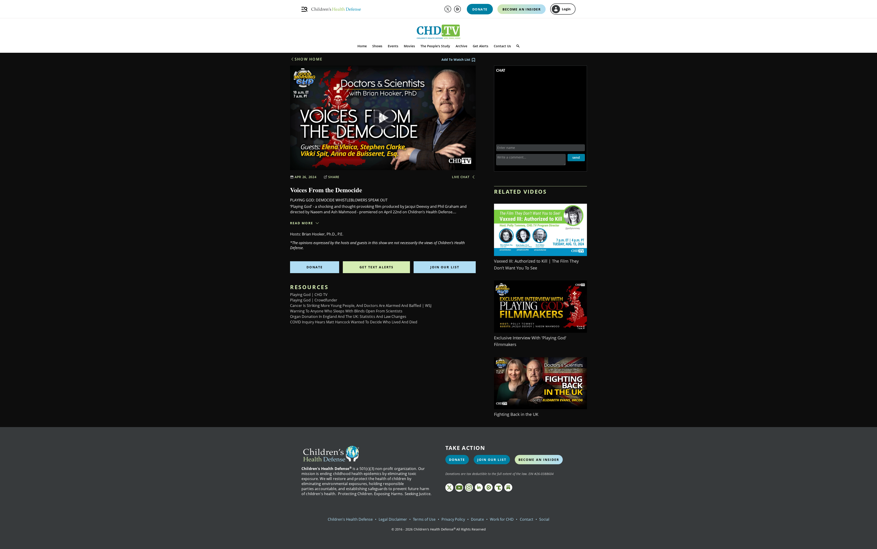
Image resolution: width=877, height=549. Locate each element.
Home (362, 46)
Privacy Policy (453, 519)
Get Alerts (480, 46)
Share (333, 177)
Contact (526, 519)
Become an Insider (538, 459)
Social (544, 519)
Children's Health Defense (350, 519)
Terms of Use (424, 519)
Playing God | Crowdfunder (313, 300)
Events (393, 46)
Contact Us (502, 46)
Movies (409, 46)
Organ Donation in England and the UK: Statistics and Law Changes (348, 316)
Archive (461, 46)
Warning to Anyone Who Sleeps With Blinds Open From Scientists (346, 311)
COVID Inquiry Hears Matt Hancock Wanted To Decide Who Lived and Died (353, 322)
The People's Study (435, 46)
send (576, 157)
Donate (314, 267)
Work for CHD (502, 519)
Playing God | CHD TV (309, 294)
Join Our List (444, 267)
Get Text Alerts (376, 267)
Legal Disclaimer (393, 519)
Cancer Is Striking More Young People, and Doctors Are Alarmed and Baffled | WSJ (360, 305)
